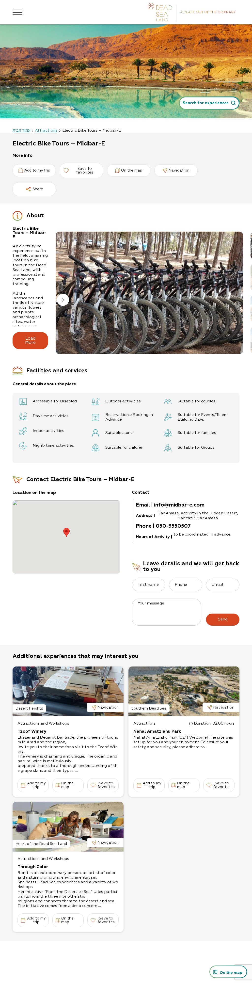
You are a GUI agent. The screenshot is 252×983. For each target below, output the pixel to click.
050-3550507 (173, 526)
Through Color (32, 867)
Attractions (46, 131)
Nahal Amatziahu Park (157, 731)
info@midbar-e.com (179, 505)
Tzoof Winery (31, 731)
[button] (63, 300)
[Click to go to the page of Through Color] (68, 827)
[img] (149, 293)
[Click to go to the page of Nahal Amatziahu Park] (183, 691)
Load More (30, 340)
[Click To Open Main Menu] (17, 12)
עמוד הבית (21, 131)
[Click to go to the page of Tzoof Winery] (68, 691)
